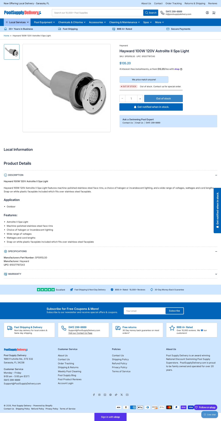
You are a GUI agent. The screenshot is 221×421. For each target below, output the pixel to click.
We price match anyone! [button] (144, 79)
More (158, 22)
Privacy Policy (119, 367)
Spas (146, 22)
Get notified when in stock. (153, 106)
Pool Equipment (43, 22)
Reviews (212, 3)
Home (6, 35)
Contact (158, 3)
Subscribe (174, 310)
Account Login (65, 383)
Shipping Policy (120, 359)
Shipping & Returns (68, 367)
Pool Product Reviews (69, 379)
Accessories (96, 22)
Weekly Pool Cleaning (69, 371)
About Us (146, 3)
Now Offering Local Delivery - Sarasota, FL (26, 3)
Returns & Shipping (195, 3)
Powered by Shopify (42, 405)
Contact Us (128, 122)
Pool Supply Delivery (21, 405)
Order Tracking (174, 3)
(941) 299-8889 (153, 122)
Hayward (124, 45)
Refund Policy (119, 363)
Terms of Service (121, 371)
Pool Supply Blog (67, 375)
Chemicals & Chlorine (70, 22)
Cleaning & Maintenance (123, 22)
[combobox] (105, 12)
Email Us (139, 122)
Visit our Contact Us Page (80, 333)
